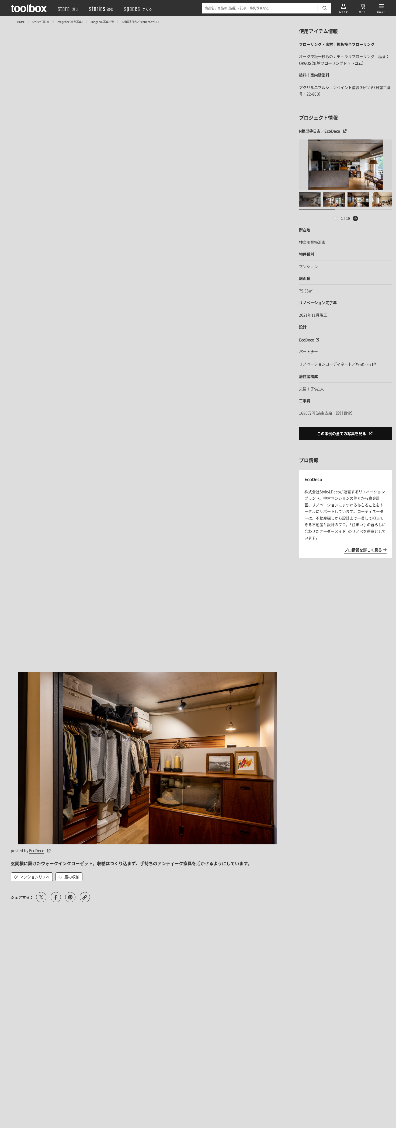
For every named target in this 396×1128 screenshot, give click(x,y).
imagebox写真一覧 (102, 21)
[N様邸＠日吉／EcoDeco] (345, 165)
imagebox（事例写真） (70, 21)
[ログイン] (343, 8)
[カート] (362, 8)
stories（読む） (40, 21)
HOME (21, 21)
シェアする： (22, 897)
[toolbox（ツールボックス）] (29, 8)
